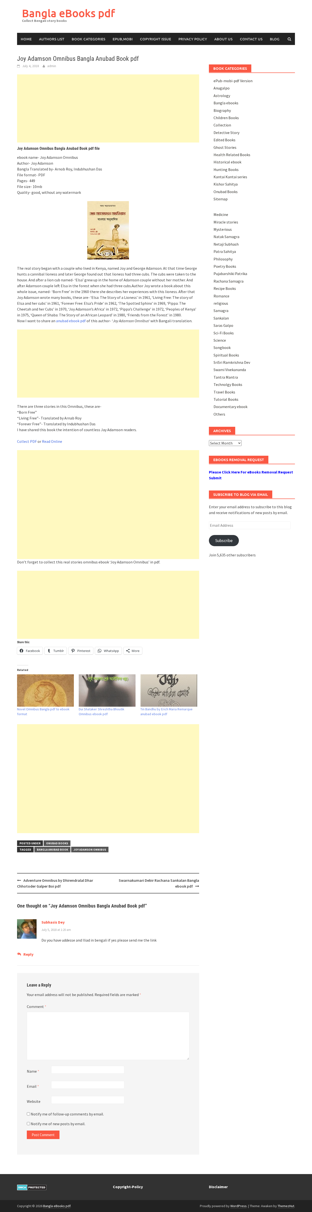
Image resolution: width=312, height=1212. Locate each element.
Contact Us (251, 38)
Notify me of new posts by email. (58, 1123)
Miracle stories (226, 222)
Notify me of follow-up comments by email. (67, 1114)
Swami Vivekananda (230, 369)
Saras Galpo (223, 325)
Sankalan (221, 318)
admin (51, 66)
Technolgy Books (228, 384)
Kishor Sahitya (226, 184)
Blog (274, 38)
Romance (221, 296)
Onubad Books (57, 843)
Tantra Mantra (226, 377)
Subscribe (224, 540)
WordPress (238, 1206)
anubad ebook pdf (71, 320)
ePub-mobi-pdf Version (233, 80)
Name (33, 1071)
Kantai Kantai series (230, 176)
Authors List (51, 38)
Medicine (221, 214)
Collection (222, 125)
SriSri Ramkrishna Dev (232, 362)
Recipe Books (225, 288)
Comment (36, 1006)
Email (33, 1086)
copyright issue (155, 38)
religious (221, 303)
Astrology (222, 95)
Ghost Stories (225, 147)
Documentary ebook (230, 406)
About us (223, 38)
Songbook (222, 347)
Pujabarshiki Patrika (230, 273)
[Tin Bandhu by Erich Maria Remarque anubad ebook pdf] (168, 690)
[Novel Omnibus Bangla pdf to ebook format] (45, 690)
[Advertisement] (108, 108)
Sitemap (221, 198)
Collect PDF (27, 441)
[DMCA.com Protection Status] (32, 1186)
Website (33, 1101)
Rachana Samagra (229, 281)
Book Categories (88, 38)
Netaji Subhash (226, 244)
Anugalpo (222, 88)
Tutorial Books (226, 399)
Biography (222, 110)
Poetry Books (225, 266)
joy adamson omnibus (90, 849)
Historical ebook (227, 162)
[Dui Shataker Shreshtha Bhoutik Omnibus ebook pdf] (107, 690)
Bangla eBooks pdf (68, 13)
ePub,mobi (123, 38)
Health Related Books (232, 154)
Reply (28, 954)
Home (26, 38)
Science (220, 340)
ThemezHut (286, 1206)
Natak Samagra (226, 236)
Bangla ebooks (226, 102)
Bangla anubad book (52, 849)
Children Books (226, 117)
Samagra (221, 310)
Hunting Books (226, 169)
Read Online (52, 441)
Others (219, 414)
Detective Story (226, 132)
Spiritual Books (226, 355)
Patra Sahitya (225, 251)
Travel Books (224, 392)
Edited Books (224, 139)
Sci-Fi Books (224, 332)
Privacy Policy (192, 38)
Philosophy (223, 259)
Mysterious (223, 229)
